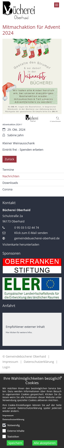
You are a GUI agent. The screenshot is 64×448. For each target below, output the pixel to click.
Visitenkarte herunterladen (20, 244)
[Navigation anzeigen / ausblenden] (56, 4)
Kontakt (9, 202)
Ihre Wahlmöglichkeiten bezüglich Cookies (32, 380)
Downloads (10, 183)
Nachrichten (10, 176)
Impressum (8, 415)
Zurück (9, 159)
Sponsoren (11, 253)
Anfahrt (8, 305)
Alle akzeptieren (45, 443)
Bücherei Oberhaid (16, 210)
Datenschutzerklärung (13, 419)
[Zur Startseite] (18, 10)
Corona (7, 189)
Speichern (15, 443)
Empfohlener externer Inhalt (25, 327)
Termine (8, 170)
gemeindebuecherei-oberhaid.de (37, 238)
